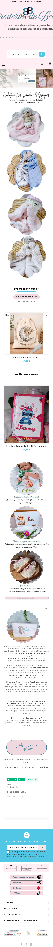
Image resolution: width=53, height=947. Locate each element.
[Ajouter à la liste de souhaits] (46, 315)
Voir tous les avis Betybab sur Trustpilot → (26, 768)
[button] (4, 78)
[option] (26, 78)
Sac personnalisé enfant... (26, 357)
